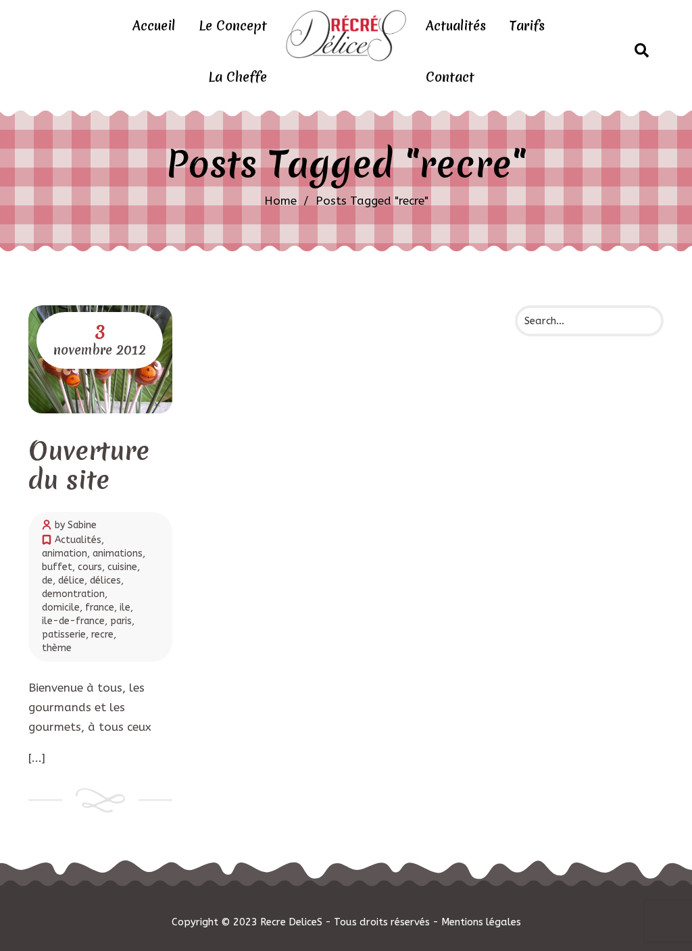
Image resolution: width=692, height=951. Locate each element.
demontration (73, 594)
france (99, 607)
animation (64, 553)
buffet (57, 567)
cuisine (122, 567)
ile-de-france (73, 621)
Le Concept (233, 25)
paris (121, 621)
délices (105, 580)
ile (125, 607)
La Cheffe (237, 77)
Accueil (153, 25)
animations (118, 553)
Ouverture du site (88, 465)
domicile (61, 607)
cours (90, 567)
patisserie (64, 634)
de (47, 580)
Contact (450, 77)
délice (71, 580)
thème (57, 648)
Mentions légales (481, 922)
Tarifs (527, 25)
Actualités (456, 25)
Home (280, 200)
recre (102, 634)
